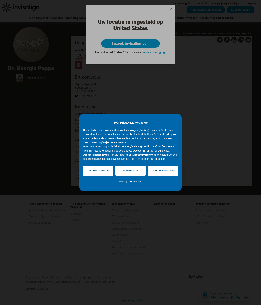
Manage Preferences (130, 181)
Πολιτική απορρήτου (141, 158)
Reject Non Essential (163, 171)
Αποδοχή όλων (130, 171)
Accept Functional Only (98, 171)
